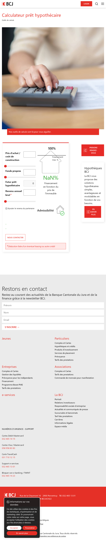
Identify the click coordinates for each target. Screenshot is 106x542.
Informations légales (64, 422)
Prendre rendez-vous (93, 150)
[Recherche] (96, 4)
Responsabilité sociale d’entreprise (70, 406)
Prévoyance (60, 356)
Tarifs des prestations (64, 359)
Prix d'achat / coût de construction (12, 156)
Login (86, 3)
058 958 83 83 (8, 448)
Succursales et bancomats (66, 412)
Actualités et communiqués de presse (71, 409)
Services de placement (65, 353)
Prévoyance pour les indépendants (17, 377)
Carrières (59, 419)
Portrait (58, 399)
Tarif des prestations (64, 416)
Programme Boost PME (12, 384)
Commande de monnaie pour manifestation (74, 377)
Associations (63, 367)
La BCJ (59, 395)
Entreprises (9, 367)
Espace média (61, 426)
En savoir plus (93, 212)
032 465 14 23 (8, 475)
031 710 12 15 (8, 457)
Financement (7, 381)
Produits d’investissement (66, 349)
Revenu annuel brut (13, 192)
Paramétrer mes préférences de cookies (53, 536)
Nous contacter (15, 237)
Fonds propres (13, 170)
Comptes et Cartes (63, 343)
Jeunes (6, 338)
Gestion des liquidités (11, 374)
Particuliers (62, 338)
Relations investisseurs (65, 402)
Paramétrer (30, 528)
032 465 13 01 (8, 466)
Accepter (14, 528)
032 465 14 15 (8, 438)
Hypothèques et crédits (65, 346)
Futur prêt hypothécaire (12, 183)
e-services (8, 395)
